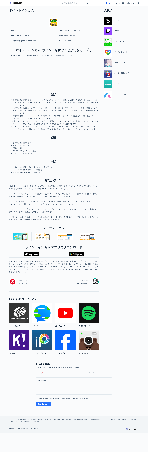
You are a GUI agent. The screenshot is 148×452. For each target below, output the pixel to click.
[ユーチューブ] (65, 313)
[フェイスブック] (65, 340)
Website (92, 373)
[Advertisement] (54, 73)
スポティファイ (84, 326)
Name (40, 373)
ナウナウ (35, 326)
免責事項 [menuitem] (11, 428)
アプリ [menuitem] (109, 3)
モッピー (117, 84)
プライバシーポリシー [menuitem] (22, 428)
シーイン (117, 20)
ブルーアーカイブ (120, 62)
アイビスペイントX (39, 353)
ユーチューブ (60, 326)
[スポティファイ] (89, 313)
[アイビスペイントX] (42, 340)
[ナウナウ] (42, 313)
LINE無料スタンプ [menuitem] (129, 3)
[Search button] (87, 3)
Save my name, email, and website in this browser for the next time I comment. (64, 398)
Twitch (117, 31)
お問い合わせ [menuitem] (34, 428)
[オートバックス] (19, 313)
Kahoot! (12, 353)
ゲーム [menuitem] (118, 3)
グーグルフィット (120, 52)
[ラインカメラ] (89, 340)
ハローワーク (119, 41)
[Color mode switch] (138, 3)
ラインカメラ (83, 353)
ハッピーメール (120, 94)
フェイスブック (61, 353)
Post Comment (43, 404)
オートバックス (14, 326)
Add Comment (43, 380)
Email (66, 373)
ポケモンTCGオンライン (123, 73)
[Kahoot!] (19, 340)
